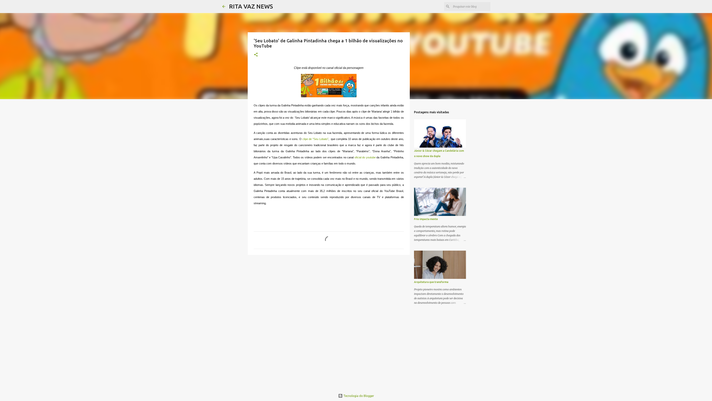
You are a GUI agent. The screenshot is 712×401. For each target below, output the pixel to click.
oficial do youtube (365, 157)
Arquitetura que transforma (431, 282)
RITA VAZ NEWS (251, 6)
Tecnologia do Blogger (358, 395)
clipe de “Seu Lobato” (315, 139)
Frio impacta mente (426, 219)
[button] (256, 54)
